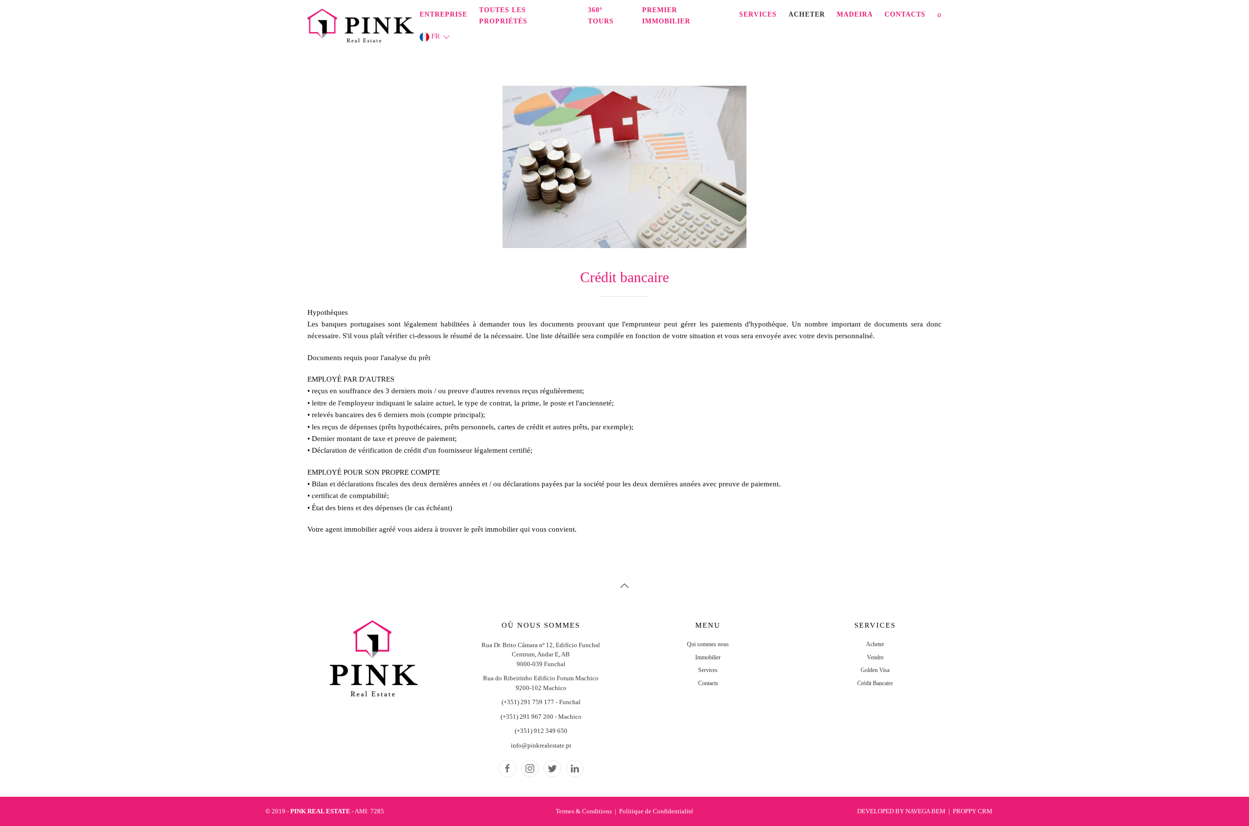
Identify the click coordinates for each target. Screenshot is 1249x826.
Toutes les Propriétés (503, 15)
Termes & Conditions (584, 811)
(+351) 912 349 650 (541, 730)
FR (435, 36)
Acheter (806, 14)
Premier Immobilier (666, 15)
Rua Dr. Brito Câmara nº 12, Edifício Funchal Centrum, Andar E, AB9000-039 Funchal (541, 654)
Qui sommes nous (708, 644)
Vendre (875, 657)
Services (758, 14)
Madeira (855, 14)
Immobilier (708, 657)
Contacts (905, 14)
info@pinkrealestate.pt (541, 745)
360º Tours (601, 15)
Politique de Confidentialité (656, 811)
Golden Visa (875, 670)
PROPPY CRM (972, 811)
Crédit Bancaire (875, 683)
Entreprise (443, 14)
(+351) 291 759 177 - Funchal (541, 702)
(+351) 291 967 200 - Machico (541, 716)
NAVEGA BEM (926, 811)
